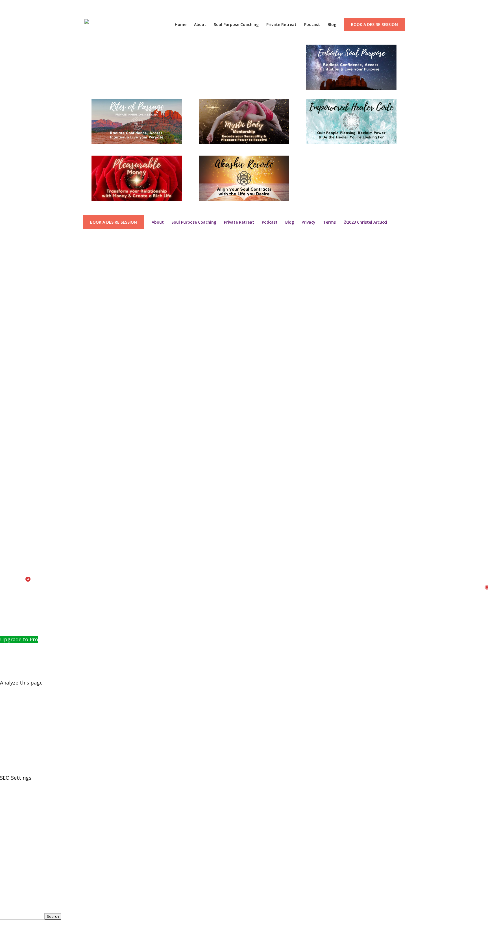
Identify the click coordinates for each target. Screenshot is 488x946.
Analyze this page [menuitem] (21, 682)
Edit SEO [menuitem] (10, 898)
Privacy (308, 222)
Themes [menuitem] (9, 414)
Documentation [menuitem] (19, 267)
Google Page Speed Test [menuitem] (29, 751)
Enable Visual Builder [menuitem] (32, 570)
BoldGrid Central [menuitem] (20, 275)
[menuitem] (2, 249)
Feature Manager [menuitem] (21, 881)
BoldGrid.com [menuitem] (16, 258)
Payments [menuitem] (12, 604)
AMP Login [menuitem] (13, 379)
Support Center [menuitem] (19, 370)
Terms (329, 222)
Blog (332, 25)
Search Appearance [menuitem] (23, 803)
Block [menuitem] (6, 517)
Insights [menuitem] (9, 560)
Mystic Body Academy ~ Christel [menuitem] (38, 388)
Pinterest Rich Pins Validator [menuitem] (34, 725)
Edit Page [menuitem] (11, 543)
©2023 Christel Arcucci (365, 222)
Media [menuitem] (7, 491)
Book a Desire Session (374, 24)
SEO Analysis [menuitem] (15, 855)
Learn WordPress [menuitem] (21, 336)
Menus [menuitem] (8, 431)
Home (180, 25)
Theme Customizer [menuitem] (23, 448)
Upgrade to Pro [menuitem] (19, 639)
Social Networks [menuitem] (19, 812)
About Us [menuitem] (11, 889)
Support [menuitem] (10, 344)
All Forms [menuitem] (11, 596)
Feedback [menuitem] (11, 292)
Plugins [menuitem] (9, 405)
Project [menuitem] (9, 508)
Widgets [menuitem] (10, 422)
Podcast (312, 25)
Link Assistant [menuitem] (17, 829)
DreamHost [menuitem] (14, 362)
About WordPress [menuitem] (21, 301)
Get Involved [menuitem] (15, 310)
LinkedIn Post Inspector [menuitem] (29, 769)
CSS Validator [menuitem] (16, 743)
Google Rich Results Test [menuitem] (30, 708)
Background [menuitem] (14, 439)
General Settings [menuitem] (20, 795)
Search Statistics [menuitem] (27, 864)
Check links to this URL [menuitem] (28, 691)
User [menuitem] (6, 526)
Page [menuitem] (6, 500)
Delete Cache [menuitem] (16, 552)
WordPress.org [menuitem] (18, 318)
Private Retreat (281, 25)
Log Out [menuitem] (10, 941)
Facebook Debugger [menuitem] (24, 717)
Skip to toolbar (18, 240)
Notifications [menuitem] (16, 587)
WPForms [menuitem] (11, 534)
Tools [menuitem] (7, 872)
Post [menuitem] (5, 482)
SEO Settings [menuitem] (15, 777)
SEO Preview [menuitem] (21, 673)
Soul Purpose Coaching (236, 25)
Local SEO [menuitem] (12, 846)
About (200, 25)
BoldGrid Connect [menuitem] (21, 284)
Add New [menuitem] (10, 613)
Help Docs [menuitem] (12, 630)
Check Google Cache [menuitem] (24, 699)
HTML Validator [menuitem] (19, 734)
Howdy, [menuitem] (19, 924)
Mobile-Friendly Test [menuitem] (25, 760)
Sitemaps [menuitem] (11, 821)
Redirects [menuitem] (11, 838)
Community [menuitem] (14, 622)
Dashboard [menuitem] (13, 396)
